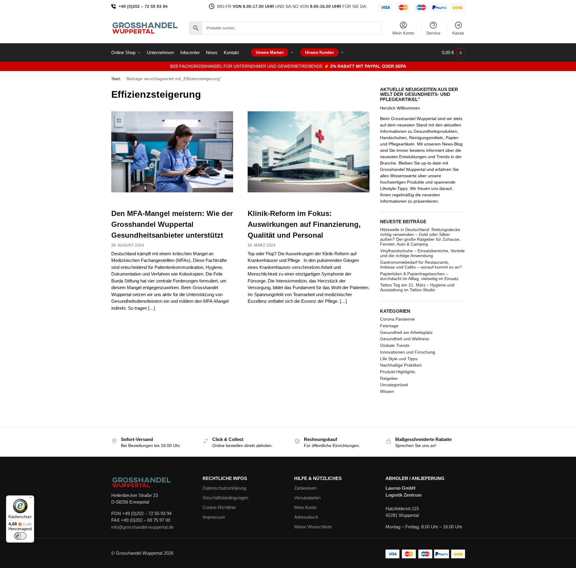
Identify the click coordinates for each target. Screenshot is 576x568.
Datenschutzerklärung (224, 488)
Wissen (387, 391)
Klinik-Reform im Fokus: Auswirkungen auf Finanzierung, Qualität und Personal (304, 224)
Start (115, 79)
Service (433, 33)
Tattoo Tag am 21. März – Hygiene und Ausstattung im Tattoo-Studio (417, 287)
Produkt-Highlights (397, 371)
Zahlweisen (305, 488)
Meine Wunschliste (313, 526)
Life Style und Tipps (399, 358)
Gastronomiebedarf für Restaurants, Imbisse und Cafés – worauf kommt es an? (421, 264)
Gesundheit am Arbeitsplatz (406, 332)
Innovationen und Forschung (407, 352)
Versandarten (307, 497)
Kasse (458, 33)
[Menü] (30, 499)
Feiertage (389, 325)
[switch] (20, 536)
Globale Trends (394, 345)
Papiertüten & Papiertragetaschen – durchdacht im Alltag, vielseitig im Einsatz (419, 276)
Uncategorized (394, 384)
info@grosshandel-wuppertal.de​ (142, 527)
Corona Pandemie (397, 319)
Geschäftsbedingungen (225, 497)
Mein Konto (403, 33)
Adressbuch (306, 517)
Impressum (214, 517)
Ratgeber (389, 378)
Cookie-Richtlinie (219, 507)
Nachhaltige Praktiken (401, 365)
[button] (453, 53)
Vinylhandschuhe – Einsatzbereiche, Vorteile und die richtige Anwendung (422, 253)
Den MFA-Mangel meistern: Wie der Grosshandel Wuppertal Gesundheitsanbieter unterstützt (172, 224)
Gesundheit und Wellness (404, 338)
